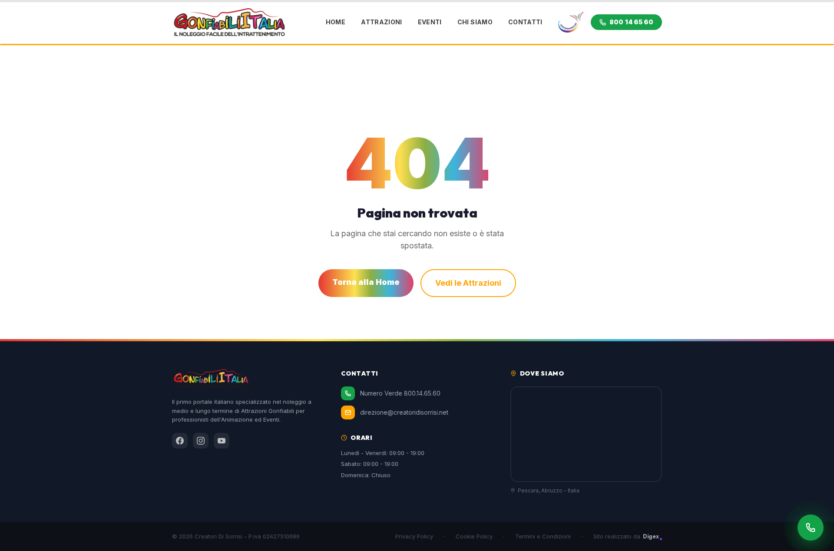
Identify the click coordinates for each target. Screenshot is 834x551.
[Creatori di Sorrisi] (571, 22)
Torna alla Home (366, 282)
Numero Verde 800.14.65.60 (400, 393)
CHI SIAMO (475, 22)
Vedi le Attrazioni (468, 282)
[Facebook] (180, 441)
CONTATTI (525, 22)
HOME (335, 22)
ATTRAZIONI (381, 22)
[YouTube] (221, 441)
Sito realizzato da (626, 536)
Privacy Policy (414, 536)
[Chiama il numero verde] (811, 528)
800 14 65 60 (631, 22)
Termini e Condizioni (543, 536)
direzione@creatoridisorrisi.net (404, 412)
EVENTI (430, 22)
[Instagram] (200, 441)
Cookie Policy (474, 536)
